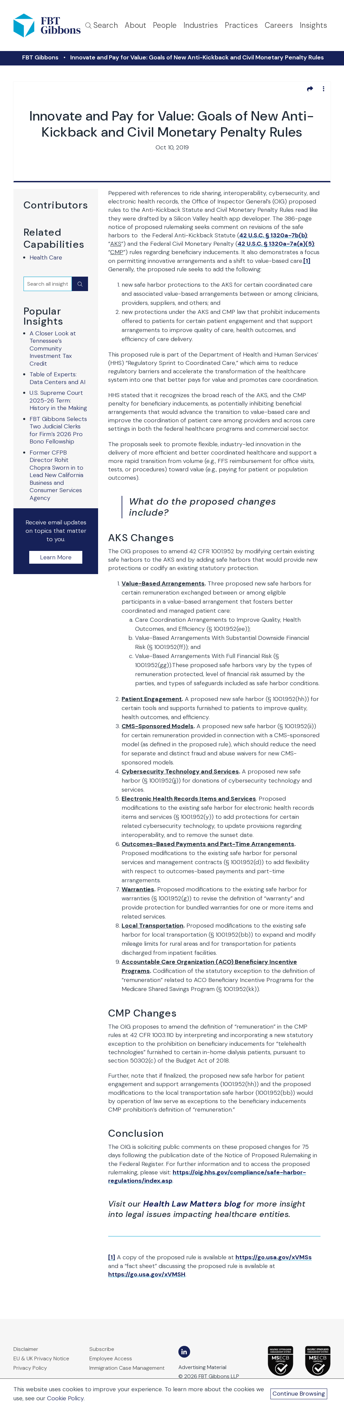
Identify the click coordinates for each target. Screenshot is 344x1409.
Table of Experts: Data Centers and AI (57, 378)
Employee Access (110, 1358)
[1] (306, 261)
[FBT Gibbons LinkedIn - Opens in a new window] (184, 1352)
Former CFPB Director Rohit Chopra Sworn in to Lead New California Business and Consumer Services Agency (56, 475)
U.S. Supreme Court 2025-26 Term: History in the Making (58, 400)
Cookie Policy (65, 1398)
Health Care (46, 257)
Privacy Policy (30, 1367)
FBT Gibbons (40, 57)
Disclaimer (25, 1349)
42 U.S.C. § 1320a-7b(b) (273, 235)
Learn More (56, 557)
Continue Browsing (298, 1394)
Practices (241, 25)
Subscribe (101, 1349)
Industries (200, 25)
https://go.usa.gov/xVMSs (273, 1257)
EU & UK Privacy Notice (41, 1358)
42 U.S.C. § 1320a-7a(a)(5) (276, 244)
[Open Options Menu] (323, 88)
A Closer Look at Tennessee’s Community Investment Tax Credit (53, 348)
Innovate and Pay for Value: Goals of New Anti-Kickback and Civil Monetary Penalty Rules (197, 57)
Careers (279, 25)
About (135, 25)
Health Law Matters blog (192, 1204)
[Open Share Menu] (310, 88)
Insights (313, 25)
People (165, 25)
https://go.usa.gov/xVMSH (146, 1274)
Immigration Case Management (127, 1367)
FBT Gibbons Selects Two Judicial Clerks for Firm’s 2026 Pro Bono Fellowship (58, 430)
